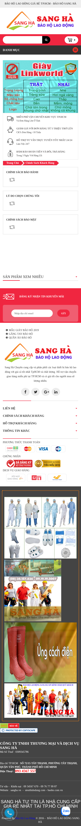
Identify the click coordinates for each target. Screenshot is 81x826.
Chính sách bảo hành (22, 172)
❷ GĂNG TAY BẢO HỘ (19, 334)
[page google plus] (45, 392)
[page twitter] (35, 392)
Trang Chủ (12, 162)
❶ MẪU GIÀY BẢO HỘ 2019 (22, 330)
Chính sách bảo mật (21, 219)
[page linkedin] (56, 392)
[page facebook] (25, 392)
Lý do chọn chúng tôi (22, 196)
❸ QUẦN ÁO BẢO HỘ (19, 337)
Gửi (63, 313)
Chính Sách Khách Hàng (40, 162)
